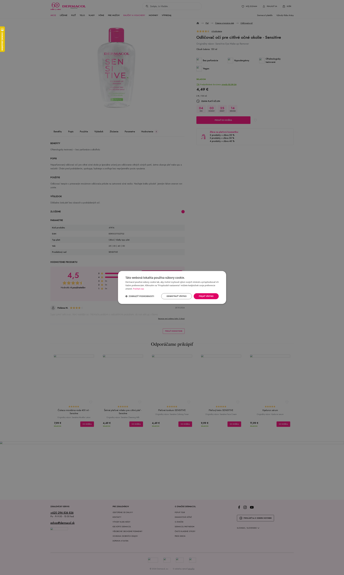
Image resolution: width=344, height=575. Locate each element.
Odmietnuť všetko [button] (177, 296)
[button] (139, 296)
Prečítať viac (138, 288)
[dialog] (172, 287)
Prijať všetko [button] (206, 296)
